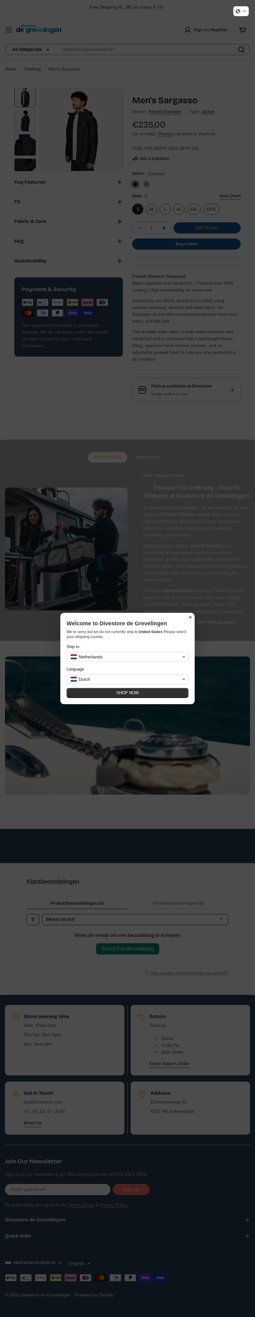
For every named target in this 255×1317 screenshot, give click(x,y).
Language (75, 669)
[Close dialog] (190, 617)
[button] (241, 11)
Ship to (73, 646)
